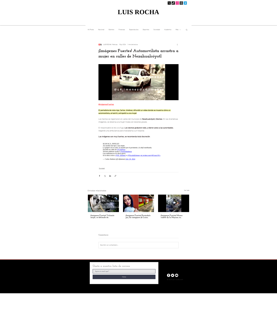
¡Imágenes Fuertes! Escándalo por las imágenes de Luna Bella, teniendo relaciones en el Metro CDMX (138, 217)
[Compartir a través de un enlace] (115, 176)
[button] (187, 30)
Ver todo (186, 190)
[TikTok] (173, 3)
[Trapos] (181, 3)
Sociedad (156, 30)
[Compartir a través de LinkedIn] (110, 176)
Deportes (146, 30)
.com (181, 280)
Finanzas (122, 30)
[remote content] (138, 151)
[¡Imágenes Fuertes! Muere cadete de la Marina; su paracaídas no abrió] (173, 203)
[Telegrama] (185, 3)
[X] (169, 3)
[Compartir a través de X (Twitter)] (105, 176)
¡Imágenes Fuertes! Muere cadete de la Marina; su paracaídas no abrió (171, 217)
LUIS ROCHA (138, 12)
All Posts (91, 30)
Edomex (111, 30)
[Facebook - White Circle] (168, 275)
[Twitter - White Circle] (172, 275)
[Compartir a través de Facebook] (99, 176)
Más (177, 30)
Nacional (101, 30)
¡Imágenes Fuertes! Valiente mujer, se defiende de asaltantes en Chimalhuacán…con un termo (102, 217)
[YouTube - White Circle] (176, 275)
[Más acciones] (177, 44)
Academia (167, 30)
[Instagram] (177, 3)
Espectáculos (133, 30)
